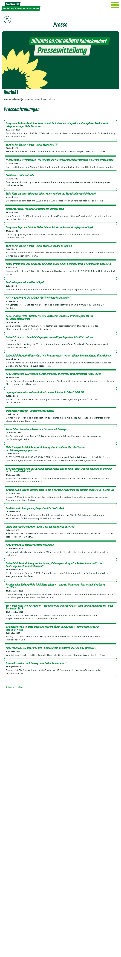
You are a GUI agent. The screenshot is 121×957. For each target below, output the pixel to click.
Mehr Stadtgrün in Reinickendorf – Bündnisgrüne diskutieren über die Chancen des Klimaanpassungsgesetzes (45, 449)
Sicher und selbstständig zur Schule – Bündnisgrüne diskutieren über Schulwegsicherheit (51, 648)
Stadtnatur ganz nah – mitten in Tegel (25, 282)
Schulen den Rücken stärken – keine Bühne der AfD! (32, 144)
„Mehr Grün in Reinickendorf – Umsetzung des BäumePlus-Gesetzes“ (40, 526)
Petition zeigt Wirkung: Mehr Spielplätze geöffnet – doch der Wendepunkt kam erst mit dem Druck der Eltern (55, 586)
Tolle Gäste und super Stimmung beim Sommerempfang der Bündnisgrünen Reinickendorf (51, 193)
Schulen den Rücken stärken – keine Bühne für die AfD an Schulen (39, 245)
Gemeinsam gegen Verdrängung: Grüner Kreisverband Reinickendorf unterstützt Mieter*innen (53, 374)
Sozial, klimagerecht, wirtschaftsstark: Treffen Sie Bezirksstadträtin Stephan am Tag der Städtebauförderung (49, 317)
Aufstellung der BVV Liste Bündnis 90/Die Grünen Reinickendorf (38, 297)
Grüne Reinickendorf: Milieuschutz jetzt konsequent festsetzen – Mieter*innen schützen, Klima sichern (58, 355)
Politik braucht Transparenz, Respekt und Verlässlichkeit (35, 508)
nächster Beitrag (14, 687)
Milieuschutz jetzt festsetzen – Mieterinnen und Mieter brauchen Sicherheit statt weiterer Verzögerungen (59, 160)
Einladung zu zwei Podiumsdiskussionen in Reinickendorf (35, 209)
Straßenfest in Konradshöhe (20, 175)
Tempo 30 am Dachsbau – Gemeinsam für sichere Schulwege (36, 429)
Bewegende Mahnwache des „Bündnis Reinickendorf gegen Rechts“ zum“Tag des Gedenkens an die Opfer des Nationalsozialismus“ (59, 470)
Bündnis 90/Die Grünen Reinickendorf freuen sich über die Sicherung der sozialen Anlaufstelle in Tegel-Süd (60, 490)
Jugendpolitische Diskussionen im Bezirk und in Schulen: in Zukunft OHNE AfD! (45, 392)
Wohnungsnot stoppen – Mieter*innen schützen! (30, 411)
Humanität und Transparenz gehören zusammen (30, 545)
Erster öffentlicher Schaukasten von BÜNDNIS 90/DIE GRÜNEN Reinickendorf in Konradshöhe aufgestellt (58, 264)
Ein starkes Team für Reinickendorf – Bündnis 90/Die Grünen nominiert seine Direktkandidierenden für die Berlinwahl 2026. (59, 607)
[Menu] (115, 5)
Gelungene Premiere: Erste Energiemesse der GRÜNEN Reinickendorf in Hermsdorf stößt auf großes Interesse (52, 628)
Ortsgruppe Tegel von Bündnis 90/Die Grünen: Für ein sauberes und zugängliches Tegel (49, 227)
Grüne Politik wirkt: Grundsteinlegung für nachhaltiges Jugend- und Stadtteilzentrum (49, 337)
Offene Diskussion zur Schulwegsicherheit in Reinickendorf (36, 663)
